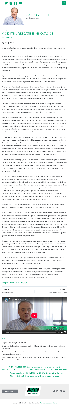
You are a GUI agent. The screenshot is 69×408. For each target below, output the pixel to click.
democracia (25, 370)
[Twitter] (6, 3)
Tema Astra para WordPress (48, 403)
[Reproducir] (4, 332)
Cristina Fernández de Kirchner (11, 370)
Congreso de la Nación (40, 367)
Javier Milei (15, 375)
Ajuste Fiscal (20, 366)
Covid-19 (57, 367)
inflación (59, 373)
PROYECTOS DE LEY (10, 391)
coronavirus (50, 367)
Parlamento (48, 376)
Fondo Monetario (17, 373)
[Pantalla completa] (65, 332)
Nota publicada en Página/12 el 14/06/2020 (15, 283)
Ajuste (11, 366)
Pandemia (40, 376)
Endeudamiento (60, 370)
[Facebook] (15, 3)
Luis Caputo (33, 376)
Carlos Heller (39, 15)
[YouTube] (20, 3)
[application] (34, 315)
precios (56, 376)
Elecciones (39, 370)
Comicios (30, 367)
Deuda (32, 369)
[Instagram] (11, 3)
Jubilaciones (25, 376)
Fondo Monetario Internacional (40, 372)
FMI (7, 372)
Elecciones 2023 (48, 370)
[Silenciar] (62, 332)
